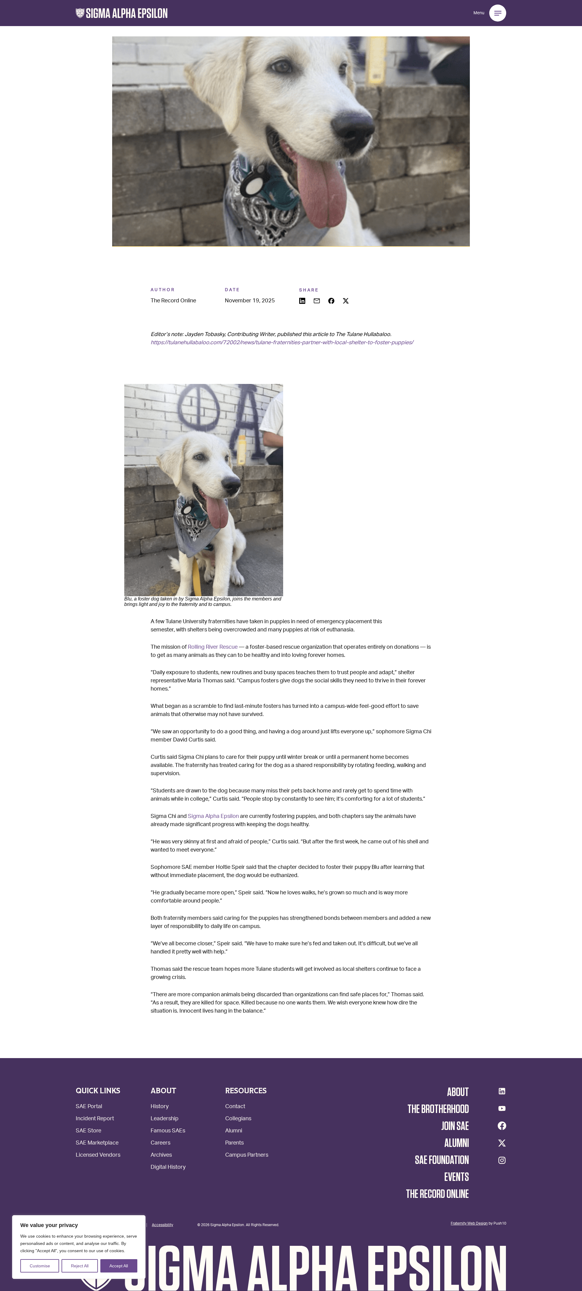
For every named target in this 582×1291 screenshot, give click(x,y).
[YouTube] (502, 1108)
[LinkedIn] (502, 1091)
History (160, 1107)
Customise (40, 1265)
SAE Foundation (442, 1160)
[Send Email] (317, 301)
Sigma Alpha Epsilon (213, 816)
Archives (161, 1155)
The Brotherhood (438, 1109)
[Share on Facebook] (332, 301)
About (458, 1092)
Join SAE (455, 1126)
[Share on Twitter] (346, 301)
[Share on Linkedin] (302, 301)
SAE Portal (89, 1107)
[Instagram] (502, 1160)
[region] (79, 1247)
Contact (235, 1107)
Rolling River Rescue (213, 647)
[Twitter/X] (502, 1143)
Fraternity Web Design (469, 1223)
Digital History (168, 1168)
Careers (160, 1143)
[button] (122, 13)
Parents (234, 1143)
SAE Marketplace (97, 1143)
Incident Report (95, 1119)
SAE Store (88, 1131)
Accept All (118, 1265)
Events (456, 1177)
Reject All (80, 1265)
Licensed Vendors (98, 1155)
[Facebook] (502, 1125)
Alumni (233, 1131)
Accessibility (162, 1224)
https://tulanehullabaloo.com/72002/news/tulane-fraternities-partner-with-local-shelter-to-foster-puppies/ (282, 343)
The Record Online (437, 1194)
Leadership (165, 1119)
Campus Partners (246, 1155)
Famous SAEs (168, 1131)
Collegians (238, 1119)
